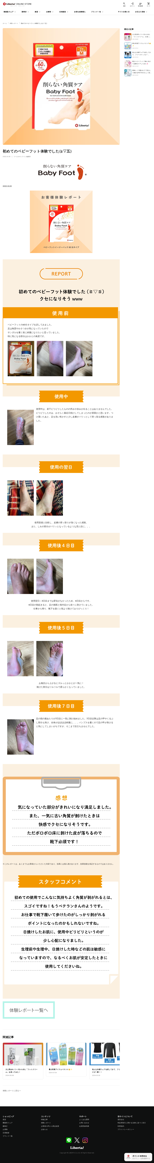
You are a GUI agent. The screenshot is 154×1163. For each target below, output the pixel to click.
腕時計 (25, 12)
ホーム (5, 23)
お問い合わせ (84, 1123)
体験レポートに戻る (12, 1090)
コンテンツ (46, 1116)
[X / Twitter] (77, 1140)
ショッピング (8, 1116)
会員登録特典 (84, 1126)
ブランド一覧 (97, 12)
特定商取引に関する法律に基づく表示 (132, 1123)
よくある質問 (84, 1119)
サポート (83, 1116)
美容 (38, 12)
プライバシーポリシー (126, 1129)
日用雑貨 (64, 12)
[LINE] (69, 1140)
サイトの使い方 (124, 12)
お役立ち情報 (141, 12)
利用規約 (121, 1126)
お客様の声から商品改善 (50, 1126)
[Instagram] (85, 1140)
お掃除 (50, 12)
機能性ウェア (10, 12)
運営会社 (121, 1119)
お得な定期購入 (80, 12)
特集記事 (44, 1119)
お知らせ (44, 1129)
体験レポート (14, 23)
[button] (148, 4)
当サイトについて (125, 1116)
